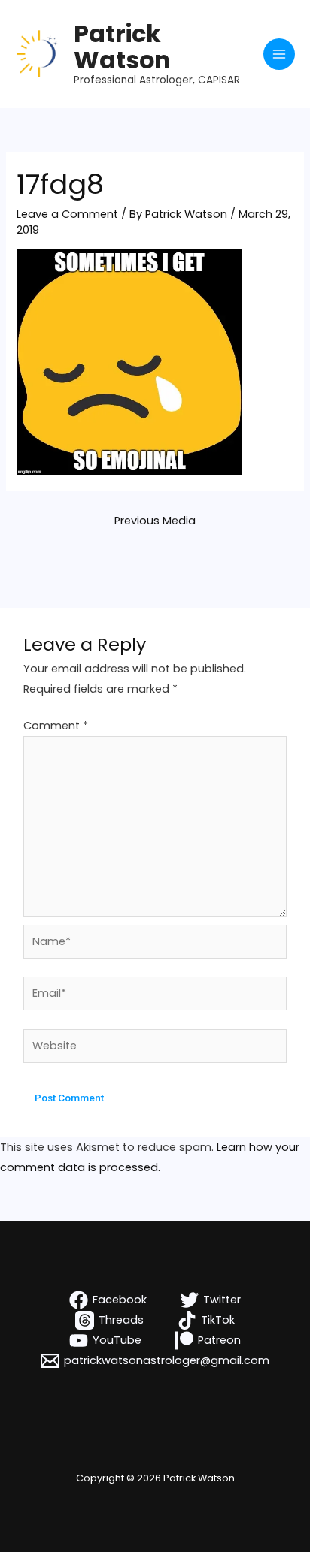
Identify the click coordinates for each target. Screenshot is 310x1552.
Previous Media (155, 520)
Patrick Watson (122, 47)
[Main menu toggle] (279, 54)
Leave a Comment (67, 214)
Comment (55, 725)
